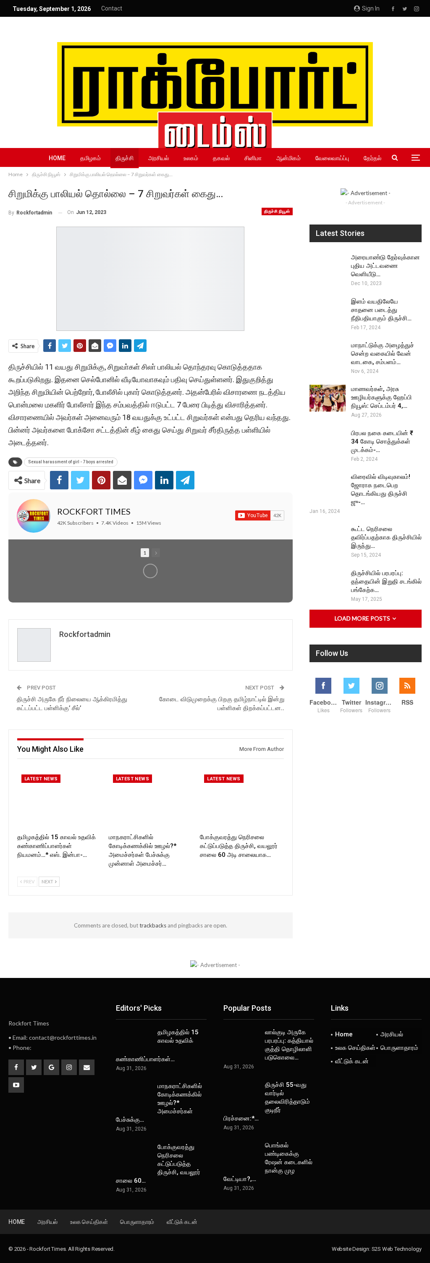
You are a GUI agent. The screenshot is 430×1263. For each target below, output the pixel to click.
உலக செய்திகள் (355, 1048)
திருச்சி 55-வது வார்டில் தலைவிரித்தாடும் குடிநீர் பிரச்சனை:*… (266, 1101)
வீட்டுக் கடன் (352, 1061)
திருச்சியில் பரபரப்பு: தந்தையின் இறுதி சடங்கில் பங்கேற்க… (386, 581)
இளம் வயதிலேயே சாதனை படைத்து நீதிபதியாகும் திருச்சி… (381, 310)
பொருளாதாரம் (399, 1048)
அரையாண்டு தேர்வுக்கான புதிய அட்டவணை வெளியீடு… (385, 266)
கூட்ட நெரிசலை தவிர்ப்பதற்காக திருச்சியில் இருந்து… (386, 537)
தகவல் (221, 158)
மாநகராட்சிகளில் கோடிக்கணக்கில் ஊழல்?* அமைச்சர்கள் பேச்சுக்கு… (159, 1102)
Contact (111, 8)
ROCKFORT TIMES (94, 511)
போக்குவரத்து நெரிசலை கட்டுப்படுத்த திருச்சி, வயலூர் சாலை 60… (158, 1163)
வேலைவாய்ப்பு (332, 158)
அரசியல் (158, 158)
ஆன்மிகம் (288, 158)
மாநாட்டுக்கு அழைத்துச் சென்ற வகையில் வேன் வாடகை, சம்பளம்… (382, 353)
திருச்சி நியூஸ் (277, 211)
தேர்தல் (372, 158)
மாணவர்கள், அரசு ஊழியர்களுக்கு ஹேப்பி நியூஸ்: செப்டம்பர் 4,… (381, 397)
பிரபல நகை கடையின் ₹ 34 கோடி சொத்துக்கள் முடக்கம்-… (382, 441)
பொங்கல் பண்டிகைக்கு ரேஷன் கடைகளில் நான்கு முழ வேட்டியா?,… (267, 1162)
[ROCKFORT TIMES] (33, 516)
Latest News (41, 779)
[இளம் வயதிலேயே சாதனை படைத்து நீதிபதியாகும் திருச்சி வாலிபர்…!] (327, 310)
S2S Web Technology (397, 1249)
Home (57, 158)
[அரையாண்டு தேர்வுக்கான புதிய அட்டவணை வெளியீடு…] (327, 266)
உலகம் (191, 158)
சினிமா (253, 158)
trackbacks (152, 925)
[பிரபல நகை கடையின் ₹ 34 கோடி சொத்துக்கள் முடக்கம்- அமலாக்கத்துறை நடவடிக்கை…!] (327, 442)
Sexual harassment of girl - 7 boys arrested (70, 462)
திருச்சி (124, 158)
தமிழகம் (90, 158)
